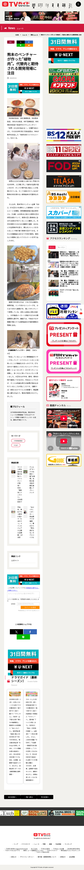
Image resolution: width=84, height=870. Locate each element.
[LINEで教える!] (21, 45)
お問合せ (63, 857)
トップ (16, 844)
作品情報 (63, 5)
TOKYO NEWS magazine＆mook (17, 848)
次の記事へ (45, 797)
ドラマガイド (40, 5)
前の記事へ (12, 797)
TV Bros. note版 (58, 848)
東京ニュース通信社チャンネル (33, 850)
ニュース (47, 5)
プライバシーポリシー (27, 857)
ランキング (70, 6)
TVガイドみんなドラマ (12, 850)
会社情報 (72, 857)
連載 (58, 5)
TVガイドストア (52, 850)
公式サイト (15, 560)
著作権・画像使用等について (47, 857)
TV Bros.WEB (45, 848)
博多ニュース (10, 42)
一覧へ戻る (29, 797)
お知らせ (13, 857)
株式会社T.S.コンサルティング (70, 850)
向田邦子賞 (33, 6)
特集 (53, 5)
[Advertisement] (63, 111)
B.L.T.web (34, 848)
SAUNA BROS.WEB (73, 848)
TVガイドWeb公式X (42, 852)
